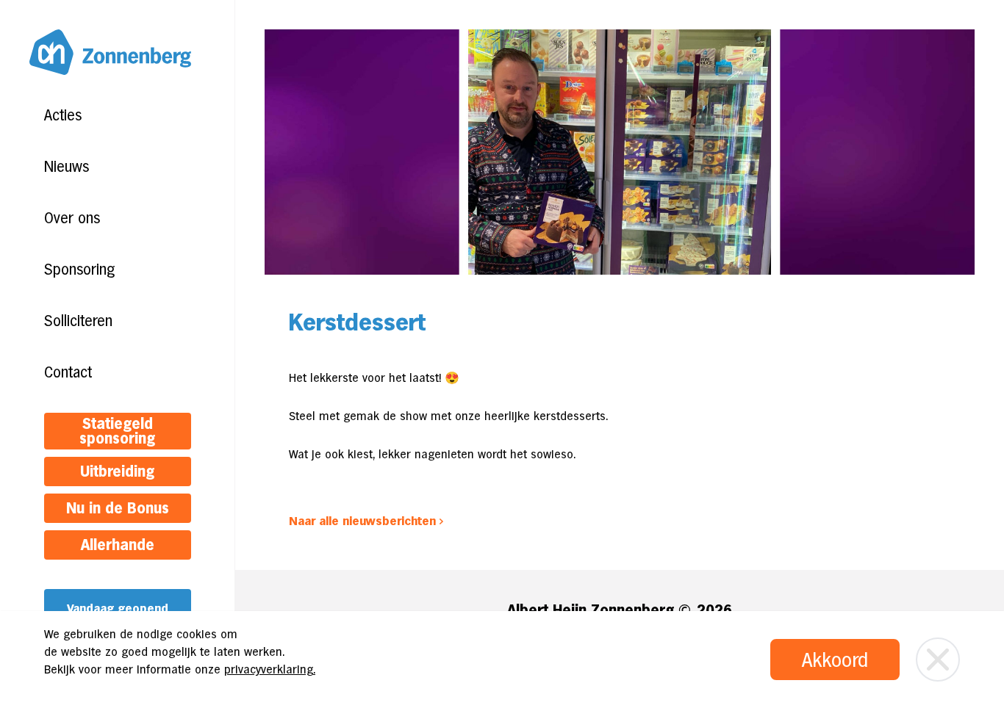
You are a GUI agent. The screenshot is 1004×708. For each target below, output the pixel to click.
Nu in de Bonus (117, 508)
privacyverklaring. (269, 669)
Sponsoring (79, 269)
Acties (63, 115)
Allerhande (117, 545)
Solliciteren (78, 321)
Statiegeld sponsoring (117, 431)
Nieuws (66, 167)
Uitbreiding (117, 471)
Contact (68, 372)
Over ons (72, 218)
